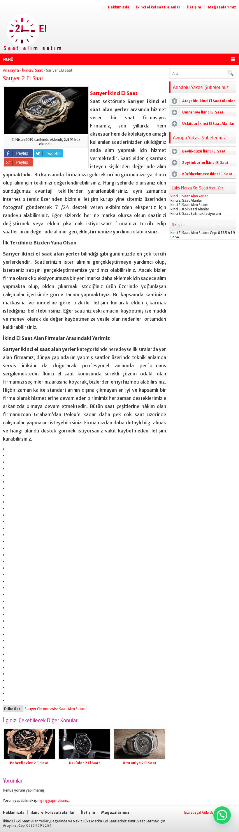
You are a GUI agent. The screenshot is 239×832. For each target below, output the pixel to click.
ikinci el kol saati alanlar (158, 7)
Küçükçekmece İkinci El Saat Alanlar (201, 175)
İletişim (194, 7)
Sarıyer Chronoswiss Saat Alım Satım (54, 709)
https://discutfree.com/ (11, 644)
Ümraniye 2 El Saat (140, 763)
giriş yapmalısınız (54, 800)
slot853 (9, 677)
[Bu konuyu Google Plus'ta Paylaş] (18, 162)
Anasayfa (11, 70)
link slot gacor (10, 472)
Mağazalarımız (222, 7)
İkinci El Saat (32, 70)
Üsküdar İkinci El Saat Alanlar (208, 123)
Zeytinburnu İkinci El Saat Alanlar (199, 163)
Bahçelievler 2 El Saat (29, 763)
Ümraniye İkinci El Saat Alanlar (196, 113)
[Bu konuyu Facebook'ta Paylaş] (18, 153)
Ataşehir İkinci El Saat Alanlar (208, 101)
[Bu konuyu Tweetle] (48, 153)
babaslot (9, 697)
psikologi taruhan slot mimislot (11, 452)
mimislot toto (9, 485)
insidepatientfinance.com (11, 578)
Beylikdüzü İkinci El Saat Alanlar (197, 152)
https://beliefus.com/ (10, 591)
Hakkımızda (118, 7)
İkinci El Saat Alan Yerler (188, 196)
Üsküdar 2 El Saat (84, 763)
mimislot (9, 525)
